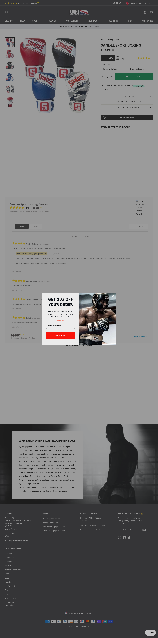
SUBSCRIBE (60, 335)
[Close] (113, 296)
